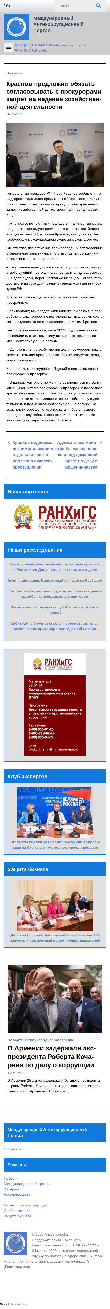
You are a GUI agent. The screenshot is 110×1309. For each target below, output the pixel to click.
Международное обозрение (49, 1040)
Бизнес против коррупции (25, 1205)
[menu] (8, 47)
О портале (12, 1149)
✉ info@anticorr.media (67, 45)
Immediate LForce (19, 1304)
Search (98, 6)
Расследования (17, 1194)
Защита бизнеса (17, 1216)
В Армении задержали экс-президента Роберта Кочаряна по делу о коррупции (52, 1056)
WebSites (73, 1240)
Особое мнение (17, 1211)
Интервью (12, 1189)
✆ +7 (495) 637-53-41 (31, 50)
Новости (14, 73)
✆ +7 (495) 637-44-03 (31, 45)
